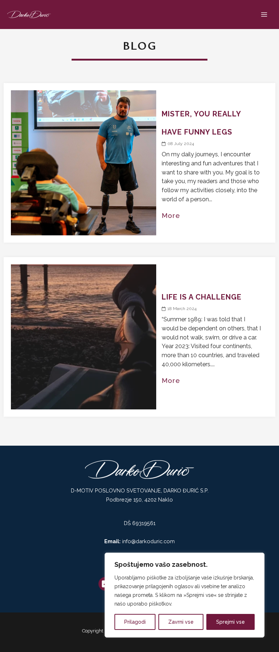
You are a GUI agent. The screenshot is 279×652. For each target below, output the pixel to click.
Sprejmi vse (230, 622)
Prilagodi (135, 622)
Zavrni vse (181, 622)
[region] (184, 595)
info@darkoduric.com (148, 541)
